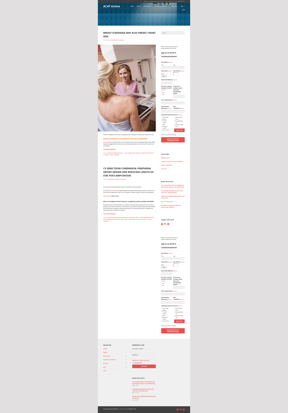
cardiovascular (132, 153)
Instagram (165, 225)
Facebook (162, 225)
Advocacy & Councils (160, 6)
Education (147, 6)
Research (120, 153)
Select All (179, 130)
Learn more (106, 196)
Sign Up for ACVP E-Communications (173, 139)
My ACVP (174, 6)
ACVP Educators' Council (165, 126)
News (115, 153)
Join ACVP (164, 169)
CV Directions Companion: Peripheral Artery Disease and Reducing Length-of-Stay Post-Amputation (128, 172)
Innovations (131, 217)
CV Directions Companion (115, 217)
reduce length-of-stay (134, 219)
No (163, 94)
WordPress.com (132, 409)
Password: (135, 355)
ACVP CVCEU (165, 130)
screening (106, 154)
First (162, 65)
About (132, 6)
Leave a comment (114, 154)
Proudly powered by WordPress (111, 409)
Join (182, 6)
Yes (163, 92)
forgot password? (145, 360)
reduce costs (123, 219)
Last (174, 65)
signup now (135, 360)
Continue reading (109, 149)
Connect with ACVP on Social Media (172, 161)
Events (139, 6)
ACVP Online (111, 6)
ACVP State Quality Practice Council (165, 119)
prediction (144, 153)
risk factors (150, 153)
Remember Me (137, 363)
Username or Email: (137, 349)
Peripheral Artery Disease (113, 219)
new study (107, 142)
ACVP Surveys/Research (179, 121)
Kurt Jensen (120, 40)
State (162, 73)
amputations (146, 217)
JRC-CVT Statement (167, 201)
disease (138, 153)
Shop (183, 10)
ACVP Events (178, 117)
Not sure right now (179, 125)
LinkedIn (168, 225)
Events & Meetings (166, 165)
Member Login (165, 158)
